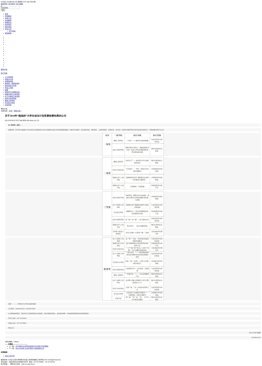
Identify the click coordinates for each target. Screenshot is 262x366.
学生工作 (8, 29)
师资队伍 (8, 22)
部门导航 (4, 73)
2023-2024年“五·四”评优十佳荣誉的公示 (30, 348)
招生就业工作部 (10, 86)
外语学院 (8, 105)
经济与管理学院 (10, 98)
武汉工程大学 (10, 356)
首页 (6, 14)
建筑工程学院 (10, 101)
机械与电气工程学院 (12, 94)
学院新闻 (8, 33)
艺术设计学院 (10, 103)
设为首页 (11, 4)
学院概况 (8, 16)
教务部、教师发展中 (12, 83)
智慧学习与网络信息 (12, 92)
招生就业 (8, 27)
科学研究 (8, 25)
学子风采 (12, 31)
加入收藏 (19, 4)
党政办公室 (9, 79)
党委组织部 (9, 81)
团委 (6, 90)
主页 (10, 111)
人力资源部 (9, 77)
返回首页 (4, 4)
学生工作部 (9, 88)
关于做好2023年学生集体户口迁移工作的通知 (32, 346)
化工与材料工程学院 (12, 96)
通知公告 (4, 69)
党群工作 (8, 18)
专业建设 (8, 20)
